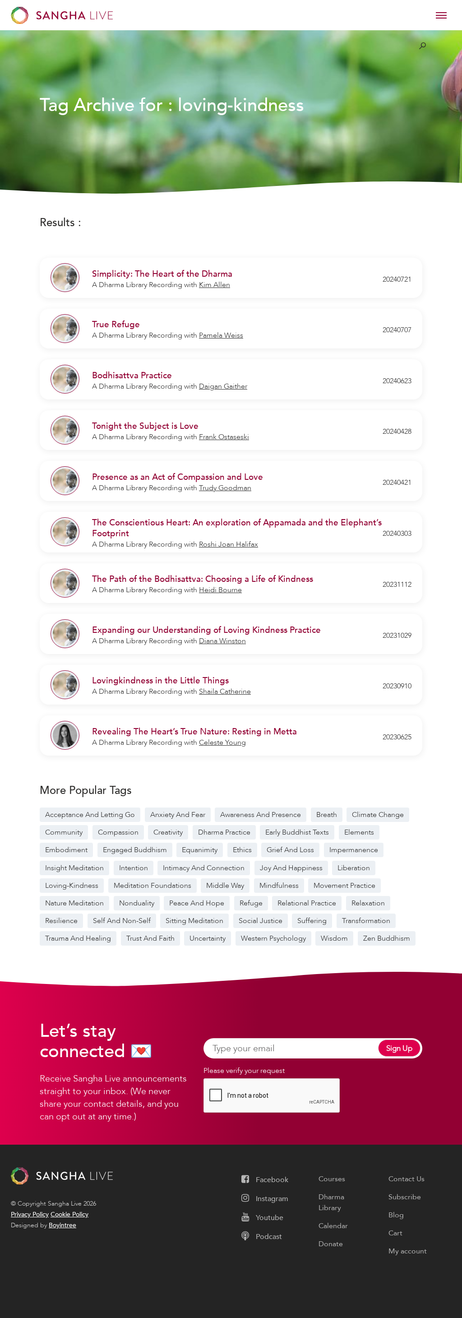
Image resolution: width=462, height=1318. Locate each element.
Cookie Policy (69, 1214)
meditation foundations (152, 886)
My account (407, 1251)
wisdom (334, 938)
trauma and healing (78, 938)
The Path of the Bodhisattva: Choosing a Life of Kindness (202, 579)
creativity (168, 832)
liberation (353, 868)
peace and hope (196, 903)
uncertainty (207, 938)
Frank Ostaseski (224, 437)
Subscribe (404, 1197)
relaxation (368, 903)
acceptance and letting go (90, 815)
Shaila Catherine (225, 691)
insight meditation (74, 868)
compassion (118, 832)
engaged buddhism (135, 850)
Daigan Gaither (223, 386)
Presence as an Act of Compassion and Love (177, 477)
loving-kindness (71, 886)
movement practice (344, 886)
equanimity (199, 850)
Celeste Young (222, 742)
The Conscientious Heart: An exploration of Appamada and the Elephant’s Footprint (237, 528)
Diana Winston (222, 641)
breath (326, 815)
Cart (395, 1233)
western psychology (273, 938)
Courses (332, 1179)
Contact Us (406, 1179)
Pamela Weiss (221, 335)
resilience (61, 921)
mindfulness (279, 886)
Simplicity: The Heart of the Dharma (162, 274)
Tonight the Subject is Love (145, 426)
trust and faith (150, 938)
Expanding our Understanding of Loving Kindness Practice (206, 630)
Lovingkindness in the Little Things (160, 681)
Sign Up (399, 1048)
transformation (366, 921)
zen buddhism (386, 938)
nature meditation (74, 903)
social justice (260, 921)
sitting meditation (194, 921)
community (64, 832)
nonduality (136, 903)
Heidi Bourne (220, 590)
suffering (312, 921)
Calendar (333, 1226)
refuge (251, 903)
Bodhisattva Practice (132, 375)
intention (133, 868)
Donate (331, 1244)
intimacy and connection (204, 868)
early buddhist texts (297, 832)
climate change (378, 815)
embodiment (66, 850)
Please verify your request (244, 1071)
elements (359, 832)
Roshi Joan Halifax (228, 544)
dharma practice (224, 832)
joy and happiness (291, 868)
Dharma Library (331, 1202)
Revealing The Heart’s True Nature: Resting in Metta (194, 732)
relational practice (306, 903)
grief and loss (290, 850)
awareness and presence (260, 815)
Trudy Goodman (225, 488)
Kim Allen (214, 285)
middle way (225, 886)
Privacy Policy (30, 1214)
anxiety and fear (177, 815)
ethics (242, 850)
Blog (396, 1215)
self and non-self (122, 921)
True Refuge (116, 324)
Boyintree (62, 1225)
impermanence (353, 850)
